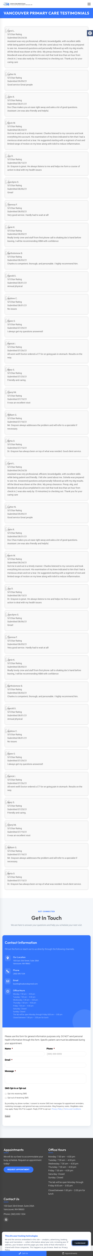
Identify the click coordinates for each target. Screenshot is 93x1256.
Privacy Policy (57, 1109)
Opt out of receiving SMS (18, 1098)
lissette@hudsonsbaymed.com (25, 984)
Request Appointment (19, 1169)
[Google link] (6, 1219)
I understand (80, 1243)
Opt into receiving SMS (17, 1093)
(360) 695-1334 (19, 974)
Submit (7, 1116)
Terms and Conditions (72, 1109)
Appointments (71, 1253)
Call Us (24, 1253)
